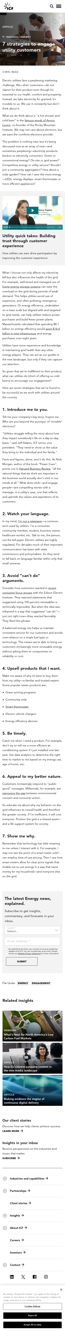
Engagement (41, 983)
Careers (15, 1240)
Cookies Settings (32, 1306)
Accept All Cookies (32, 1325)
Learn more (10, 1131)
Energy (23, 983)
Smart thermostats (17, 706)
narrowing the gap (14, 793)
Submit (22, 961)
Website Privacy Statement (29, 953)
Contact (15, 1265)
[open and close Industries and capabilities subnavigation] (5, 1178)
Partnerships (18, 1191)
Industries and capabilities (27, 1178)
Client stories (18, 1203)
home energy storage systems (21, 286)
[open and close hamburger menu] (58, 6)
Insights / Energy (18, 36)
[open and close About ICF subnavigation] (5, 1228)
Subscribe (9, 1158)
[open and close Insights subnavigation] (5, 1215)
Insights (15, 1215)
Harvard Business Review (34, 468)
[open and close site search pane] (51, 6)
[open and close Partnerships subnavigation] (5, 1191)
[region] (32, 1308)
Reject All (32, 1315)
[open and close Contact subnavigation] (5, 1265)
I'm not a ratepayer (30, 521)
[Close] (61, 1289)
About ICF (16, 1228)
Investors (16, 1252)
